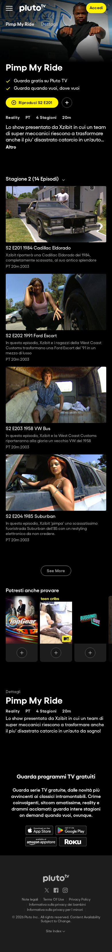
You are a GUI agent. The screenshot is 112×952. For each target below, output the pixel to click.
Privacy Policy (79, 899)
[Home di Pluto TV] (33, 8)
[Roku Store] (73, 841)
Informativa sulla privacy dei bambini (57, 905)
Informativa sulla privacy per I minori (55, 910)
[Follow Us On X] (47, 890)
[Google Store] (70, 830)
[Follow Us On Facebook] (56, 890)
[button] (9, 8)
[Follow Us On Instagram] (65, 890)
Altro (11, 147)
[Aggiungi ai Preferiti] (67, 102)
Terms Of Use (53, 899)
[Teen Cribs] (56, 629)
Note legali (30, 899)
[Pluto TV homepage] (56, 878)
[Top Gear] (22, 629)
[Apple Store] (39, 830)
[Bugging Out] (90, 629)
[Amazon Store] (41, 841)
